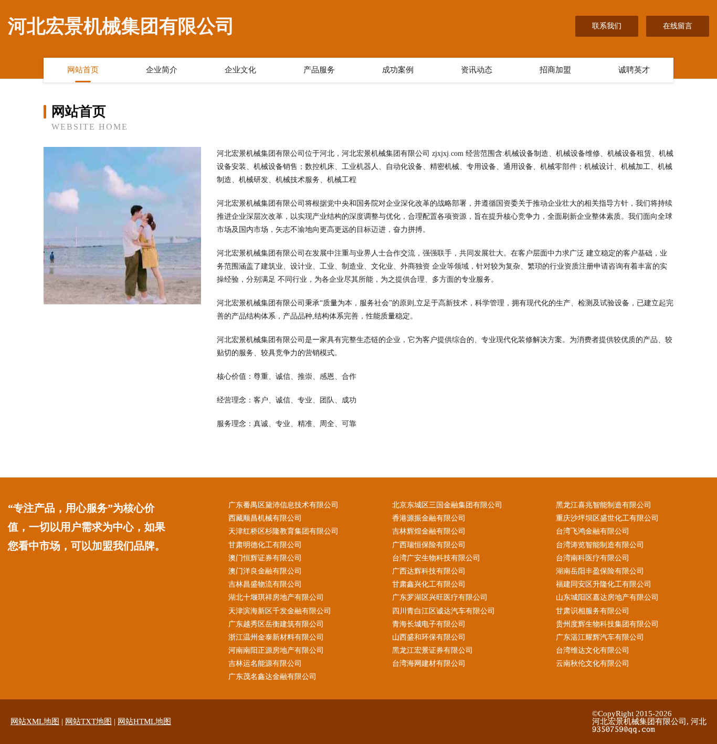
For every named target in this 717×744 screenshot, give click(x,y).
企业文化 (240, 70)
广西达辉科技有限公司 (429, 571)
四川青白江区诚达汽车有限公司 (443, 611)
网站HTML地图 (144, 721)
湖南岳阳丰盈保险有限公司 (600, 571)
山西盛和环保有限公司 (429, 637)
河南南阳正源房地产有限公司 (276, 650)
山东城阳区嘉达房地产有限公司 (607, 597)
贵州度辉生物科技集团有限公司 (607, 624)
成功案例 (398, 70)
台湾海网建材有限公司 (429, 663)
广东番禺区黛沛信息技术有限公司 (283, 505)
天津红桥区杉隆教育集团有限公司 (283, 531)
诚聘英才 (634, 70)
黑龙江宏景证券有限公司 (432, 650)
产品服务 (319, 70)
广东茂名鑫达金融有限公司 (272, 677)
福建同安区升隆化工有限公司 (603, 584)
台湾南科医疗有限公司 (592, 558)
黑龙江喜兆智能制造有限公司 (603, 505)
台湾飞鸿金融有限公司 (592, 531)
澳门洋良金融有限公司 (265, 571)
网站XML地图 (34, 721)
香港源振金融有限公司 (429, 518)
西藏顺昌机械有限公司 (265, 518)
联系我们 (606, 26)
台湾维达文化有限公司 (592, 650)
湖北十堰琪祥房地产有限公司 (276, 597)
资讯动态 (476, 70)
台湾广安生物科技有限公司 (436, 558)
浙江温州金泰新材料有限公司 (276, 637)
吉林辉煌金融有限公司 (429, 531)
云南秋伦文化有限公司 (592, 663)
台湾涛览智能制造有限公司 (600, 545)
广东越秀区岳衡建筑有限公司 (276, 624)
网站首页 (83, 70)
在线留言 (677, 26)
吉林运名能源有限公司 (265, 663)
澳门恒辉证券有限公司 (265, 558)
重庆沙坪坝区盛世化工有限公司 (607, 518)
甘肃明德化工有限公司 (265, 545)
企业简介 (161, 70)
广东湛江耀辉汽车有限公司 (600, 637)
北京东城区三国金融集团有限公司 (447, 505)
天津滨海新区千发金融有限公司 (279, 611)
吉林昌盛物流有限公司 (265, 584)
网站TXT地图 (88, 721)
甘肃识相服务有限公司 (592, 611)
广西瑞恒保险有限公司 (429, 545)
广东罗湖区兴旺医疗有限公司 (440, 597)
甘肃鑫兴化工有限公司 (429, 584)
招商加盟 (555, 70)
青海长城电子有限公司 (429, 624)
